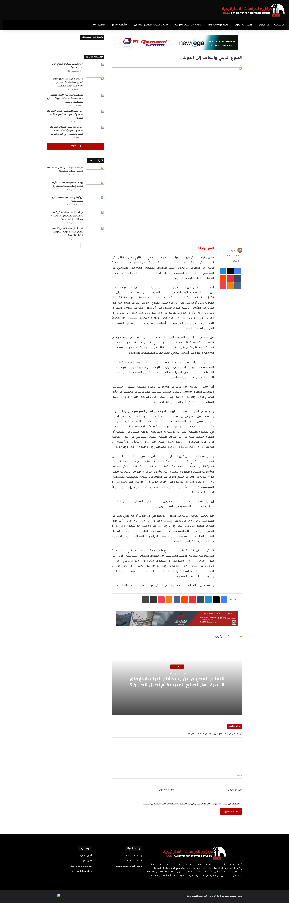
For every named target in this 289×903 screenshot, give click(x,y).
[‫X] (197, 882)
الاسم (239, 776)
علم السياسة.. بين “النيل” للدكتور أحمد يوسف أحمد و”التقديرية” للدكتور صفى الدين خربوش (65, 98)
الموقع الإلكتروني (166, 790)
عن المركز (264, 25)
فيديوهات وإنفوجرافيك (81, 866)
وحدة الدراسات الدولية (188, 25)
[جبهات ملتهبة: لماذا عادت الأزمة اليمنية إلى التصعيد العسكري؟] (95, 187)
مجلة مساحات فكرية (82, 871)
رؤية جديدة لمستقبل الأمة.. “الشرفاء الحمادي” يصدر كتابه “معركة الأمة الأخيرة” (65, 114)
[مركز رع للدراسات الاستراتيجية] (253, 10)
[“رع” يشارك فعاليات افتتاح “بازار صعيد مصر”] (95, 69)
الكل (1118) (75, 146)
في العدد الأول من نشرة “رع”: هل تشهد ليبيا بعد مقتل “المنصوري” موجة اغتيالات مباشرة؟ (66, 216)
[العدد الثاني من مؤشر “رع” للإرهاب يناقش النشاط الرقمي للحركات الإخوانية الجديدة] (95, 233)
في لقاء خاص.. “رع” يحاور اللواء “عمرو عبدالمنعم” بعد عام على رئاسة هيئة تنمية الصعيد (67, 82)
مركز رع (233, 251)
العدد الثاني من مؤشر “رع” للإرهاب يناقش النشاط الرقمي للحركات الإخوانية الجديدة (67, 232)
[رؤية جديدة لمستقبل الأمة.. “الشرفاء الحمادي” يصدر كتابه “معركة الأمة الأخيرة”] (95, 116)
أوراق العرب (86, 861)
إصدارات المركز (243, 25)
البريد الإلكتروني (234, 790)
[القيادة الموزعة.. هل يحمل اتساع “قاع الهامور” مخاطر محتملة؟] (95, 172)
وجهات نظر (177, 667)
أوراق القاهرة (86, 856)
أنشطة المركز (119, 25)
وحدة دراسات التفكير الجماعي (151, 25)
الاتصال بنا (99, 25)
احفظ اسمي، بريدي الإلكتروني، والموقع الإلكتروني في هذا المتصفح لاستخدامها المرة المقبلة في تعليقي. (191, 804)
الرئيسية (279, 25)
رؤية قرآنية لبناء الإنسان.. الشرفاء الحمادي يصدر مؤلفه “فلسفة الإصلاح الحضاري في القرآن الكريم (66, 130)
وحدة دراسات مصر (217, 25)
